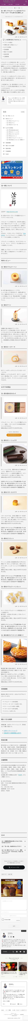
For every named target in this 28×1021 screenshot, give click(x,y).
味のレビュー (9, 118)
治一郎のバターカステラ (13, 134)
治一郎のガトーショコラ (13, 132)
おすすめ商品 (9, 127)
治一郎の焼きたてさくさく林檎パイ (16, 139)
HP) (20, 733)
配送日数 (8, 148)
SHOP (20, 775)
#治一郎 (10, 874)
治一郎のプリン (11, 122)
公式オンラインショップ (10, 730)
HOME (2, 1010)
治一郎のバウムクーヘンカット (14, 137)
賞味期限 (8, 142)
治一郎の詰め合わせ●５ (13, 130)
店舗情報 (8, 151)
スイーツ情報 (8, 1010)
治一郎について (10, 115)
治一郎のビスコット (12, 135)
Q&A (7, 154)
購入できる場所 (10, 145)
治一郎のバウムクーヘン (13, 120)
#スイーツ (4, 874)
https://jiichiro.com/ (12, 211)
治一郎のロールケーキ (12, 124)
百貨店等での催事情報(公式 (11, 733)
